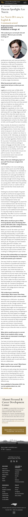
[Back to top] (14, 512)
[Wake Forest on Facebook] (11, 462)
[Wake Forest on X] (14, 462)
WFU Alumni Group (19, 431)
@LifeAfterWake (10, 431)
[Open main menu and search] (25, 2)
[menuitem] (2, 6)
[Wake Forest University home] (2, 2)
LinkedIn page (7, 388)
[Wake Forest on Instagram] (17, 462)
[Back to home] (1, 6)
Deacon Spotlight (7, 6)
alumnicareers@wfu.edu (18, 430)
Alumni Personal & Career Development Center (12, 2)
